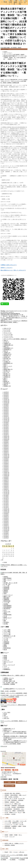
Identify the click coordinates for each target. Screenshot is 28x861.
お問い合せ (6, 718)
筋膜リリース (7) (7, 366)
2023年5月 (6, 392)
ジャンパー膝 (6, 634)
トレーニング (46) (7, 334)
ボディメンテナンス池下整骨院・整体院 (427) (15, 339)
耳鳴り (5, 593)
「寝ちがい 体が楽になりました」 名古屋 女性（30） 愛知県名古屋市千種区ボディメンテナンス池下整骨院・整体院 (14, 318)
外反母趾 (5, 604)
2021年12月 (6, 418)
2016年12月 (6, 509)
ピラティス (6, 660)
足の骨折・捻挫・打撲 (9, 681)
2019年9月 (6, 459)
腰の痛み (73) (6, 373)
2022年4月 (6, 411)
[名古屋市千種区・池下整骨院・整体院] (11, 47)
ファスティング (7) (8, 337)
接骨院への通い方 (9, 843)
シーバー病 (6, 602)
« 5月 (2, 559)
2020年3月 (6, 449)
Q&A (4, 715)
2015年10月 (6, 530)
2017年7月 (6, 498)
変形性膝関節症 (7, 607)
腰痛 (4, 620)
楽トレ (20, 834)
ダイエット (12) (7, 333)
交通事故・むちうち (8, 678)
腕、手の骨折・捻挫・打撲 (10, 682)
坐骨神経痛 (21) (7, 349)
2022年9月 (6, 404)
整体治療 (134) (7, 355)
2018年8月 (6, 478)
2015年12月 (6, 527)
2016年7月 (6, 516)
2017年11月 (6, 492)
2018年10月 (6, 475)
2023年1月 (6, 398)
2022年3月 (6, 413)
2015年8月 (6, 533)
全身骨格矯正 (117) (8, 348)
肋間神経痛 (6, 588)
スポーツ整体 (6, 629)
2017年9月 (6, 495)
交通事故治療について (9, 728)
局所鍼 (5, 655)
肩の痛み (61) (6, 370)
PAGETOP (3, 751)
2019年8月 (6, 460)
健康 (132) (5, 346)
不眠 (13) (5, 340)
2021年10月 (6, 421)
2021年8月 (6, 424)
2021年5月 (6, 428)
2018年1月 (6, 489)
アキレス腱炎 (6, 631)
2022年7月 (6, 407)
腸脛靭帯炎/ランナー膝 (9, 636)
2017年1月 (6, 507)
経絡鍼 (5, 657)
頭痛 (4, 581)
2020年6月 (6, 445)
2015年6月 (6, 536)
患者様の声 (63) (7, 354)
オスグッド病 (6, 632)
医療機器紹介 (6, 669)
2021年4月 (6, 430)
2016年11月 (6, 510)
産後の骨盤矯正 (7, 578)
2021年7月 (6, 425)
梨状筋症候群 (6, 601)
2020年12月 (6, 436)
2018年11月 (6, 474)
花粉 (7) (5, 378)
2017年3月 (6, 504)
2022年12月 (6, 399)
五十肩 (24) (6, 342)
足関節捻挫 (6, 642)
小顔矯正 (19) (6, 352)
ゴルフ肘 (5, 640)
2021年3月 (6, 431)
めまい (5, 610)
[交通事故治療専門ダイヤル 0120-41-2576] (14, 689)
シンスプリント (7, 637)
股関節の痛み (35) (7, 369)
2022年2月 (6, 415)
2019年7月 (6, 462)
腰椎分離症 (6, 598)
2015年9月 (6, 531)
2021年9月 (6, 422)
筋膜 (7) (5, 364)
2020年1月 (6, 452)
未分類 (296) (6, 357)
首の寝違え (6, 622)
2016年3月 (6, 522)
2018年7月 (6, 480)
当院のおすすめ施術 (9, 785)
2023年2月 (6, 396)
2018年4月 (6, 484)
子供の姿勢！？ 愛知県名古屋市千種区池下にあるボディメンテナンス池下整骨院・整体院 (14, 733)
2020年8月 (6, 442)
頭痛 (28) (5, 384)
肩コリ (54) (6, 372)
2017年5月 (6, 501)
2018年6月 (6, 481)
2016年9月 (6, 513)
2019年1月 (6, 471)
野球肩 (5, 646)
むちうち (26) (6, 329)
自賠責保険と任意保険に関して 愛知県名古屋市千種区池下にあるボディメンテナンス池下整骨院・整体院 (15, 738)
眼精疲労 (5, 592)
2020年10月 (6, 439)
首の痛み (5, 623)
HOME (5, 562)
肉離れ (5, 645)
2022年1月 (6, 416)
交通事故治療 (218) (8, 345)
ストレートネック (8, 595)
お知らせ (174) (7, 328)
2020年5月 (6, 446)
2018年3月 (6, 486)
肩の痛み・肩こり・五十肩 (10, 582)
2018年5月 (6, 483)
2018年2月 (6, 487)
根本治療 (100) (7, 358)
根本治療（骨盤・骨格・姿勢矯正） (13, 793)
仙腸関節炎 (6, 599)
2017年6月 (6, 499)
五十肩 (5, 616)
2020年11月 (6, 437)
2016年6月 (6, 518)
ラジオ (5, 666)
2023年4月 (6, 393)
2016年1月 (6, 525)
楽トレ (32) (6, 360)
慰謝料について (7, 730)
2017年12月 (6, 490)
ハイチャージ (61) (7, 336)
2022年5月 (6, 410)
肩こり (5, 619)
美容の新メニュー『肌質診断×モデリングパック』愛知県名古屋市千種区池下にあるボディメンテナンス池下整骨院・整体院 (15, 742)
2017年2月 (6, 506)
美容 (4, 663)
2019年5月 (6, 465)
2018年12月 (6, 472)
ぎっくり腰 (6, 585)
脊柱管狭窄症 (6, 608)
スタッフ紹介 (6, 712)
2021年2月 (6, 433)
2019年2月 (6, 469)
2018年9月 (6, 477)
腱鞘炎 (5, 613)
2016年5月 (6, 519)
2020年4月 (6, 448)
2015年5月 (6, 537)
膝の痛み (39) (6, 375)
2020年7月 (6, 443)
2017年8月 (6, 496)
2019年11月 (6, 455)
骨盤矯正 (5, 576)
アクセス (5, 716)
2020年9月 (6, 440)
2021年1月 (6, 434)
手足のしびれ (6, 611)
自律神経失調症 (7, 614)
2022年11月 (6, 401)
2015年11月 (6, 528)
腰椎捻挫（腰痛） (8, 679)
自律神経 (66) (6, 377)
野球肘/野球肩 (7, 648)
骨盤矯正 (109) (7, 386)
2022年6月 (6, 408)
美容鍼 (5, 658)
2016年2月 (6, 524)
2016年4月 (6, 521)
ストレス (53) (6, 331)
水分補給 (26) (6, 361)
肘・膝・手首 (6, 584)
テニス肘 (5, 639)
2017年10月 (6, 493)
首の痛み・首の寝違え (13, 796)
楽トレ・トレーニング (9, 664)
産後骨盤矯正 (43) (7, 363)
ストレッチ (6, 667)
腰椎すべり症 (6, 596)
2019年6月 (6, 463)
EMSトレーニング (8, 661)
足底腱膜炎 (6, 643)
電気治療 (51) (6, 383)
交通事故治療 (15, 82)
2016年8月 (6, 515)
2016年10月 (6, 512)
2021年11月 (6, 419)
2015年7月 (6, 534)
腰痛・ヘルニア (7, 579)
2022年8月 (6, 405)
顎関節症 (5, 590)
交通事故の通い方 (21, 782)
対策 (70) (5, 351)
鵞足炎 (5, 649)
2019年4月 (6, 466)
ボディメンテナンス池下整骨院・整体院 (17, 855)
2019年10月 (6, 457)
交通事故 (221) (7, 343)
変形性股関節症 (7, 605)
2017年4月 (6, 503)
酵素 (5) (5, 380)
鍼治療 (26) (6, 381)
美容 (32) (5, 367)
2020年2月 (6, 451)
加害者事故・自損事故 (9, 684)
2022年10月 (6, 402)
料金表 (5, 714)
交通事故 (9, 82)
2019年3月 (6, 468)
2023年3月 (6, 395)
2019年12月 (6, 454)
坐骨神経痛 (6, 587)
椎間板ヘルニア (7, 617)
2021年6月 (6, 427)
